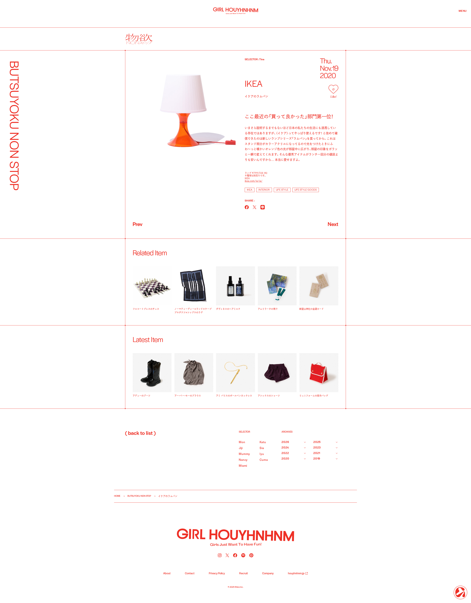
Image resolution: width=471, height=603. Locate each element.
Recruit (243, 573)
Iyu (262, 454)
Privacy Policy (217, 573)
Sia (262, 448)
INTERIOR (264, 190)
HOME (117, 496)
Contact (189, 573)
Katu (263, 442)
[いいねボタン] (333, 89)
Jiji (240, 448)
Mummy (244, 454)
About (167, 573)
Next (333, 224)
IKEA (249, 190)
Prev (137, 224)
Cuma (264, 460)
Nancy (243, 460)
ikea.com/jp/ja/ (253, 181)
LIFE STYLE (282, 190)
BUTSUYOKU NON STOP (139, 496)
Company (268, 573)
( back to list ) (140, 433)
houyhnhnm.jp (296, 573)
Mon (242, 442)
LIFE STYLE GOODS (306, 190)
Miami (243, 465)
